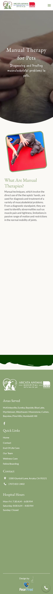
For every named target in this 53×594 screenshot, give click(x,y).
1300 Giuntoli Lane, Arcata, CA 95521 (28, 478)
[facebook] (4, 423)
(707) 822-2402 (17, 483)
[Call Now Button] (46, 588)
